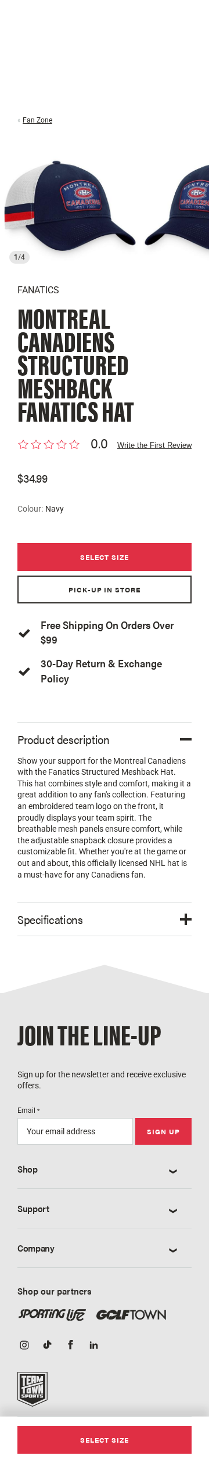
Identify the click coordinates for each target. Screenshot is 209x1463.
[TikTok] (48, 1346)
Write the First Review (154, 445)
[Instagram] (24, 1346)
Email (28, 1110)
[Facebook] (71, 1346)
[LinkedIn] (94, 1346)
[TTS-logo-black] (32, 1392)
